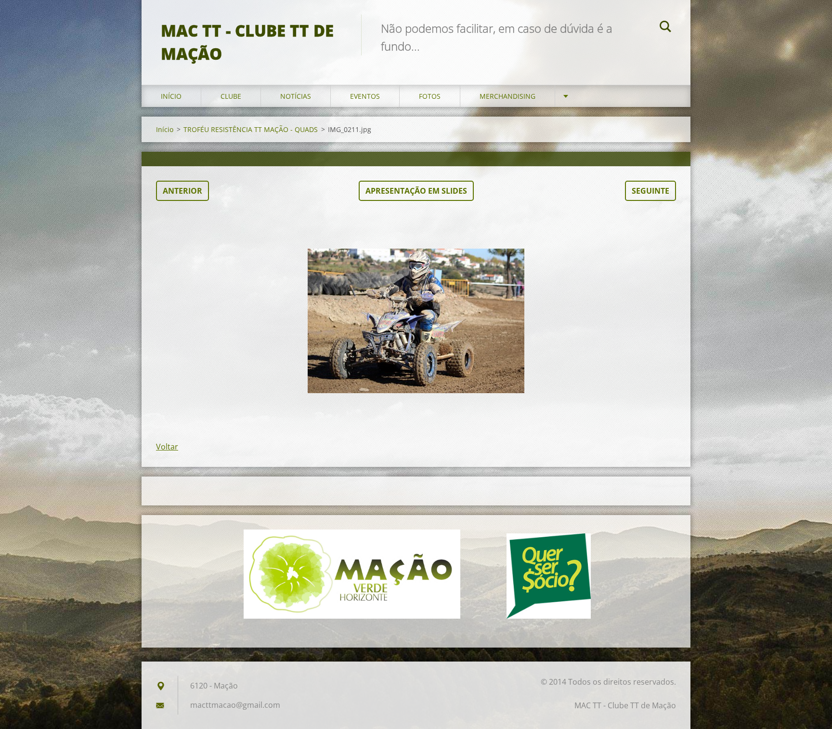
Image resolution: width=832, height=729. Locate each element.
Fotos (430, 96)
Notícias (295, 96)
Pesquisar (665, 28)
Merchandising (507, 96)
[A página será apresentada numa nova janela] (416, 320)
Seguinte (650, 191)
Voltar (167, 446)
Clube (231, 96)
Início (171, 96)
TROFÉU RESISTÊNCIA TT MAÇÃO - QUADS (250, 129)
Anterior (182, 191)
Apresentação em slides (416, 191)
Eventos (365, 96)
